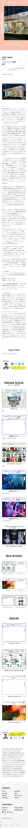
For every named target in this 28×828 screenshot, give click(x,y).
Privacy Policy (18, 807)
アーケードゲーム (6, 762)
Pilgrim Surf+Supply (6, 766)
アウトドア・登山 (6, 756)
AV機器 (8, 770)
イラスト (15, 764)
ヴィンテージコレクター (17, 768)
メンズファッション (13, 353)
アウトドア (4, 754)
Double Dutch (5, 760)
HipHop (9, 438)
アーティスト (12, 756)
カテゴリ (11, 762)
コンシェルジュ (17, 772)
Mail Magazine (18, 810)
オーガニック (11, 772)
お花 (15, 762)
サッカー (22, 764)
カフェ (19, 758)
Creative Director (21, 760)
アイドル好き (14, 750)
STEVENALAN (12, 752)
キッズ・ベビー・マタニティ (7, 776)
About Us (4, 807)
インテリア (4, 750)
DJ (6, 438)
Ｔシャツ (22, 752)
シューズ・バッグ (6, 353)
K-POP (21, 766)
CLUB (3, 438)
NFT (12, 438)
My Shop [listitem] (4, 793)
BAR (3, 758)
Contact (4, 810)
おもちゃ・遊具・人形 (15, 754)
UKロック (18, 762)
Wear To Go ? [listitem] (18, 795)
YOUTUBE (4, 770)
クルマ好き (22, 754)
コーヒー (4, 764)
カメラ (19, 764)
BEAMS (6, 772)
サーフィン (21, 776)
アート (4, 774)
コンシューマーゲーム (9, 758)
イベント (20, 748)
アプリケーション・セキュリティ (18, 774)
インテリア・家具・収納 (13, 760)
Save (6, 825)
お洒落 (9, 754)
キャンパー (18, 752)
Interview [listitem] (17, 791)
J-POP (20, 770)
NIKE (18, 750)
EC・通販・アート (6, 752)
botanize (16, 770)
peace (17, 766)
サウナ (12, 770)
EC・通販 (11, 748)
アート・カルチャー (19, 756)
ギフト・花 (23, 762)
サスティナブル (9, 768)
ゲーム (11, 764)
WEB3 (12, 766)
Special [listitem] (4, 795)
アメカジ (9, 750)
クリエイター (16, 776)
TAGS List (5, 797)
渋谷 (3, 410)
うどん (15, 758)
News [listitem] (16, 793)
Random (10, 825)
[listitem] (12, 364)
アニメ (23, 770)
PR (14, 766)
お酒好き (6, 748)
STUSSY (16, 748)
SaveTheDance (8, 774)
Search (1, 825)
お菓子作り (23, 772)
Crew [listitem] (3, 791)
